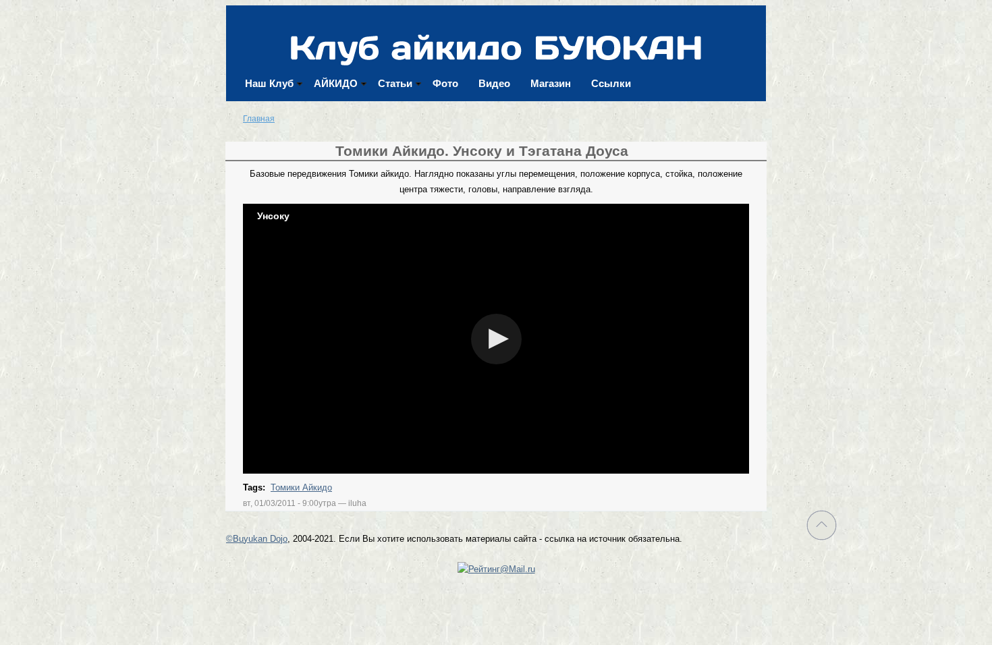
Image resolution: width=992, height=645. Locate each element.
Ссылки (611, 83)
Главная (259, 118)
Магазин (550, 83)
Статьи (395, 83)
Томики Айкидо (301, 487)
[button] (496, 339)
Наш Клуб (269, 83)
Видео (494, 83)
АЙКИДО (336, 83)
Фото (445, 83)
